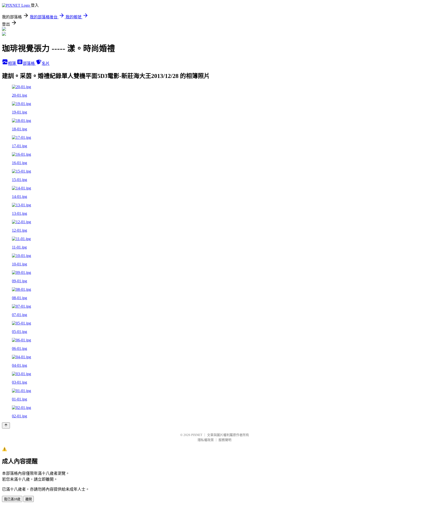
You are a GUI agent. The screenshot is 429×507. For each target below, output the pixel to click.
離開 (28, 499)
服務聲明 (224, 440)
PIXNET (196, 435)
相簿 (12, 63)
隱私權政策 (206, 440)
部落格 (29, 63)
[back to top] (6, 425)
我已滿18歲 (12, 499)
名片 (46, 63)
